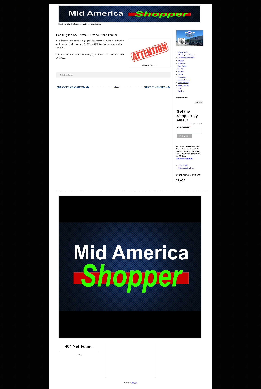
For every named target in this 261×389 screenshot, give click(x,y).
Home (117, 87)
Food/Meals (182, 77)
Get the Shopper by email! (186, 57)
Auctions (181, 60)
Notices (180, 74)
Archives (181, 91)
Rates (180, 88)
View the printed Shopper (186, 55)
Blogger (134, 382)
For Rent (181, 71)
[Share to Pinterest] (71, 75)
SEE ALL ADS (183, 165)
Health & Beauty (183, 82)
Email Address (184, 127)
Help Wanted (182, 66)
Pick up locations (183, 85)
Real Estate (181, 63)
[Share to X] (66, 75)
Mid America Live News (186, 168)
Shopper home (182, 52)
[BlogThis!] (63, 75)
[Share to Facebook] (69, 75)
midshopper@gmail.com (184, 158)
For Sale (181, 69)
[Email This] (61, 75)
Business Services (184, 80)
